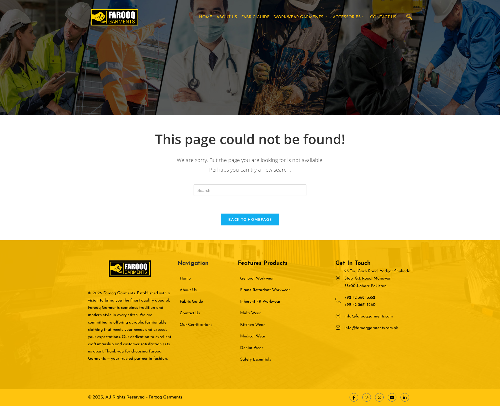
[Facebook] (354, 397)
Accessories (347, 17)
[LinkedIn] (404, 397)
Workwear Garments (298, 17)
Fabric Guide (255, 17)
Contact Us (383, 17)
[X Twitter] (379, 397)
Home (205, 17)
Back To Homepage (250, 219)
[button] (409, 17)
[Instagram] (366, 397)
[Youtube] (392, 397)
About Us (226, 17)
